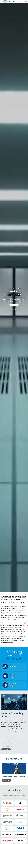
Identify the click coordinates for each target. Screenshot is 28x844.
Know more (14, 305)
